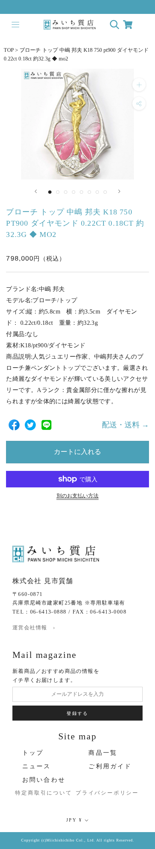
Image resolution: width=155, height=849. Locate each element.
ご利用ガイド (110, 766)
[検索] (114, 24)
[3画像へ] (65, 192)
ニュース (36, 766)
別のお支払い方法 (77, 496)
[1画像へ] (50, 192)
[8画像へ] (105, 192)
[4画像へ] (73, 192)
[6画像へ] (89, 192)
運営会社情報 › (33, 627)
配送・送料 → (125, 425)
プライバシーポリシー (103, 793)
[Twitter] (30, 424)
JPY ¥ (74, 820)
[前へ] (36, 191)
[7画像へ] (97, 192)
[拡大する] (139, 84)
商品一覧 (102, 752)
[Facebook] (14, 424)
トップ (33, 752)
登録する (77, 713)
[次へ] (119, 191)
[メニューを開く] (15, 24)
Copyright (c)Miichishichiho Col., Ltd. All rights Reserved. (77, 840)
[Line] (46, 424)
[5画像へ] (81, 192)
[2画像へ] (57, 192)
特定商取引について (37, 793)
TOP (9, 50)
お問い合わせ (43, 780)
